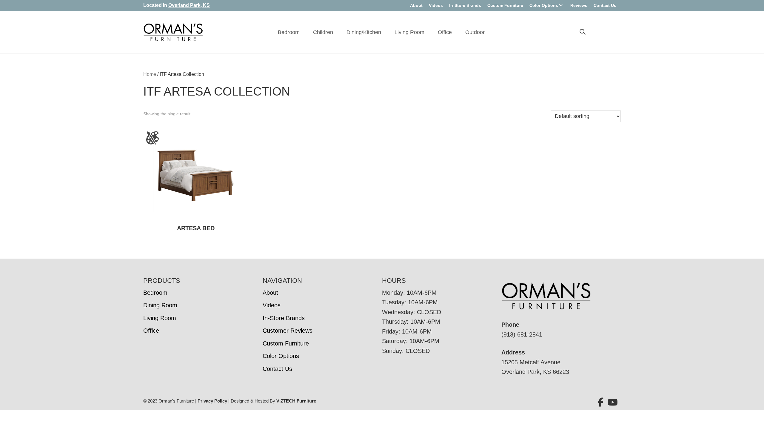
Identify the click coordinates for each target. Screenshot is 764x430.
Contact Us (605, 5)
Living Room (409, 32)
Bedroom (289, 32)
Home (149, 74)
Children (323, 32)
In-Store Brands (465, 5)
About (416, 5)
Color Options (543, 5)
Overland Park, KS (189, 5)
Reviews (578, 5)
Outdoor (475, 32)
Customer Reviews (287, 330)
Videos (436, 5)
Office (445, 32)
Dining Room (160, 305)
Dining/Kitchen (363, 32)
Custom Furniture (505, 5)
